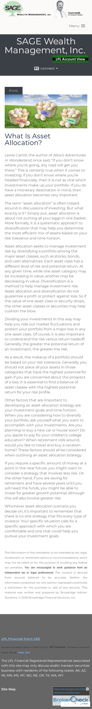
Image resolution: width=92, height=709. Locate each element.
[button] (77, 26)
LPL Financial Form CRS (20, 639)
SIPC (27, 652)
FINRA (21, 652)
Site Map (8, 689)
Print (13, 91)
